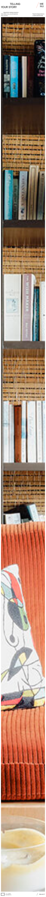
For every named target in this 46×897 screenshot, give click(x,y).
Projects (42, 894)
